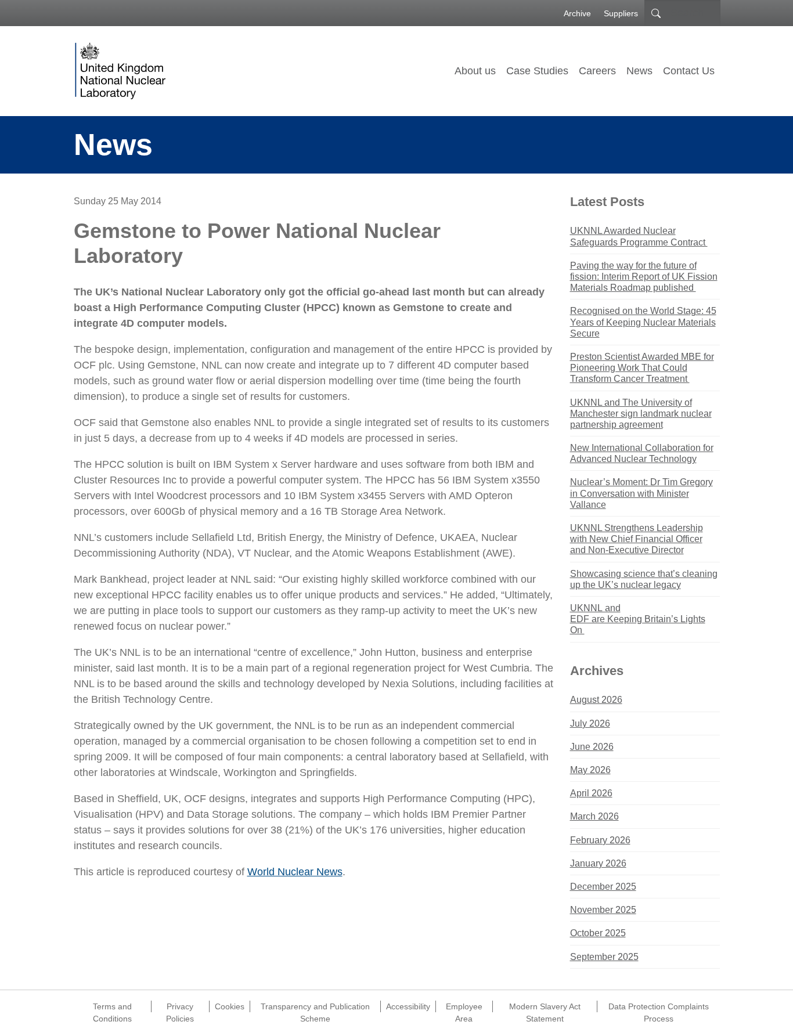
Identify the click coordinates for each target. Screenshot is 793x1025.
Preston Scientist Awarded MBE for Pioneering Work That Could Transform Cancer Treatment (642, 368)
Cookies (229, 1006)
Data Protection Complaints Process (658, 1007)
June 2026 (592, 747)
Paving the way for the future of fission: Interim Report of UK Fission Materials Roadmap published (644, 277)
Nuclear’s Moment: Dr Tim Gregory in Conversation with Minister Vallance (641, 493)
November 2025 (603, 910)
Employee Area (464, 1007)
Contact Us (689, 71)
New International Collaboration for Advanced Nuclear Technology (641, 453)
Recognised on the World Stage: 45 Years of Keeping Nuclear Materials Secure (643, 322)
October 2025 (598, 933)
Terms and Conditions (112, 1007)
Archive (577, 13)
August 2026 (596, 700)
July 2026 (590, 723)
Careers (597, 71)
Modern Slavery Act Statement (545, 1007)
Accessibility (408, 1006)
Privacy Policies (180, 1007)
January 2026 (598, 863)
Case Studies (537, 71)
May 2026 (590, 770)
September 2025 (604, 957)
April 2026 (591, 793)
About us (475, 71)
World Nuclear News (295, 872)
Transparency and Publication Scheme (315, 1007)
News (639, 71)
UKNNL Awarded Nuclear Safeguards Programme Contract (639, 236)
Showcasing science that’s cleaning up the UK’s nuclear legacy (644, 579)
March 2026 (594, 816)
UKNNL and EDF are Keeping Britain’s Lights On (637, 619)
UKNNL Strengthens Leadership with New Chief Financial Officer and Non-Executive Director (636, 539)
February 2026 (600, 840)
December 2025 (603, 887)
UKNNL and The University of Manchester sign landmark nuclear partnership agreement (641, 414)
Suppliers (621, 13)
